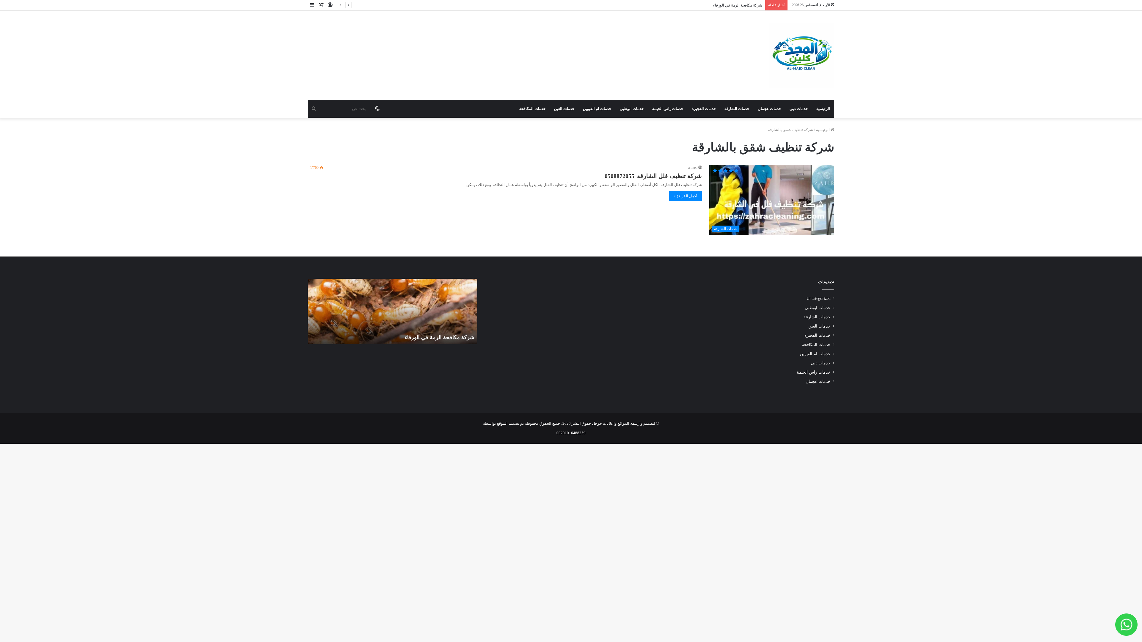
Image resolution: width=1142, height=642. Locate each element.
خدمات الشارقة (736, 108)
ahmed (692, 168)
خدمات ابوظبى (632, 108)
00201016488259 (571, 433)
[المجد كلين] (801, 55)
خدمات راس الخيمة (667, 108)
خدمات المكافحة (532, 108)
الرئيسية (823, 108)
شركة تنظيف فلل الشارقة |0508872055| (652, 176)
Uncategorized (819, 298)
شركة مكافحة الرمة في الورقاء (737, 5)
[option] (392, 311)
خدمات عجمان (769, 108)
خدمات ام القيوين (597, 108)
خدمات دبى (799, 108)
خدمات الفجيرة (704, 108)
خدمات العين (564, 108)
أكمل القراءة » (685, 196)
